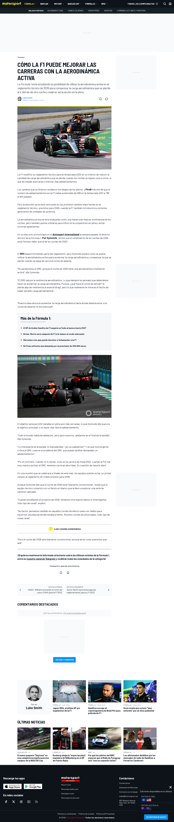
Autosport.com (67, 793)
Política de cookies (86, 814)
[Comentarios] (107, 99)
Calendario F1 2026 (55, 10)
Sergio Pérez (93, 10)
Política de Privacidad (105, 814)
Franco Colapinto (75, 10)
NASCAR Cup (73, 3)
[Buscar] (164, 4)
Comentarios (124, 783)
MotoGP (58, 3)
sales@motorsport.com (129, 796)
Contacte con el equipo (128, 792)
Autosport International (66, 234)
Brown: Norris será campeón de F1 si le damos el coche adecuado (53, 334)
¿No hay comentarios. (64, 613)
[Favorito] (100, 99)
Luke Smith (27, 98)
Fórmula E (90, 3)
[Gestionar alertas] (68, 572)
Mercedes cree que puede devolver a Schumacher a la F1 (49, 340)
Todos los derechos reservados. (100, 817)
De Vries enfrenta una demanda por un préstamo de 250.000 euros (54, 346)
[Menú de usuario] (170, 4)
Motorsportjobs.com (69, 789)
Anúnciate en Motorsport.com (131, 787)
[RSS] (36, 801)
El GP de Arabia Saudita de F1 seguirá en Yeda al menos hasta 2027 (54, 328)
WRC (103, 3)
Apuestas (108, 10)
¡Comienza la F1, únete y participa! (131, 10)
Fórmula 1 (29, 3)
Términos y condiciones (66, 814)
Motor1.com (66, 785)
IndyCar (44, 3)
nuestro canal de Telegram (41, 558)
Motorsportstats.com (70, 798)
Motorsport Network (75, 817)
